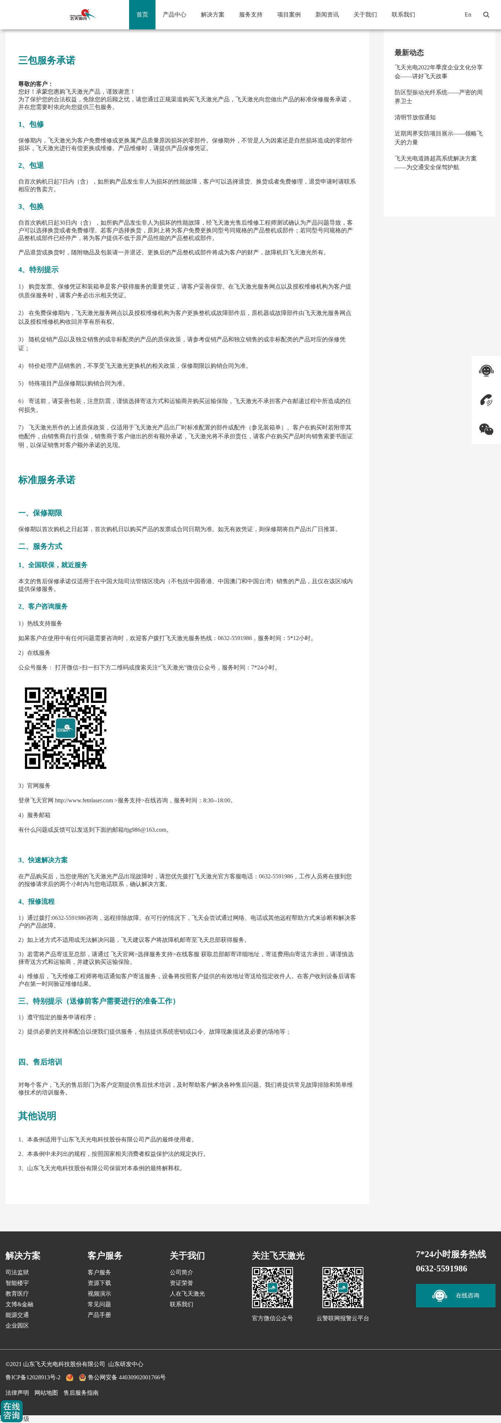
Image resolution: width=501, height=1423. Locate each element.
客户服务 (99, 1272)
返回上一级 (14, 1419)
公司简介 (181, 1272)
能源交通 (17, 1315)
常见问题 (99, 1304)
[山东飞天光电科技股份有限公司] (82, 15)
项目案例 (289, 14)
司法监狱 (17, 1272)
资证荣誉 (181, 1283)
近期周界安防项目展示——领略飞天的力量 (439, 137)
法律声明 (17, 1393)
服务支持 (251, 14)
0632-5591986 (441, 1268)
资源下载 (99, 1283)
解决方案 (212, 14)
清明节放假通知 (415, 117)
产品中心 (174, 14)
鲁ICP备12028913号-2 (33, 1377)
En (468, 14)
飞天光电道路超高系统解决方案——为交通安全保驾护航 (436, 162)
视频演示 (99, 1293)
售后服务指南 (81, 1393)
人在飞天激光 (187, 1293)
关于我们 (365, 14)
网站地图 (46, 1393)
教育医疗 (17, 1293)
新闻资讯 (327, 14)
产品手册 (99, 1315)
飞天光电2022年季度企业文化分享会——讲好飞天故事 (439, 71)
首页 (142, 14)
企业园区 (17, 1325)
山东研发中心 (125, 1364)
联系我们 (403, 14)
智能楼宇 (17, 1283)
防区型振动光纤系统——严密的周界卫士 (439, 96)
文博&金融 (19, 1304)
